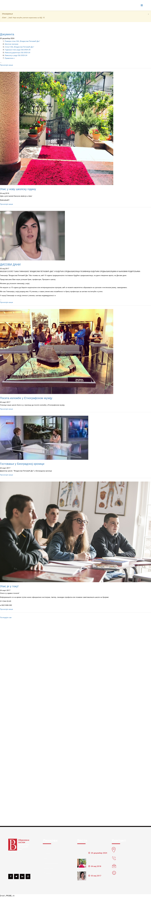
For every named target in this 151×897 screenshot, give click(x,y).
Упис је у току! (9, 586)
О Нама (47, 854)
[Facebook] (10, 876)
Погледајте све (6, 617)
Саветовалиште (51, 863)
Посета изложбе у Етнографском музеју (26, 398)
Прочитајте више (6, 65)
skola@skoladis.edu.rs (126, 865)
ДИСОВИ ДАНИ (10, 264)
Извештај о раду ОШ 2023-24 (16, 55)
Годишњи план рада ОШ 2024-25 (17, 49)
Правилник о (10, 58)
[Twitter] (16, 876)
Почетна (47, 849)
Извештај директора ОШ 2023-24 (17, 52)
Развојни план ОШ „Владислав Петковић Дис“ (22, 41)
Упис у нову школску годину (18, 189)
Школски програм (11, 44)
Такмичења (49, 868)
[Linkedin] (22, 876)
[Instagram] (28, 876)
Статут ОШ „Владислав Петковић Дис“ (19, 47)
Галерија (47, 873)
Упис (46, 858)
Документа (7, 34)
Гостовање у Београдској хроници (22, 463)
